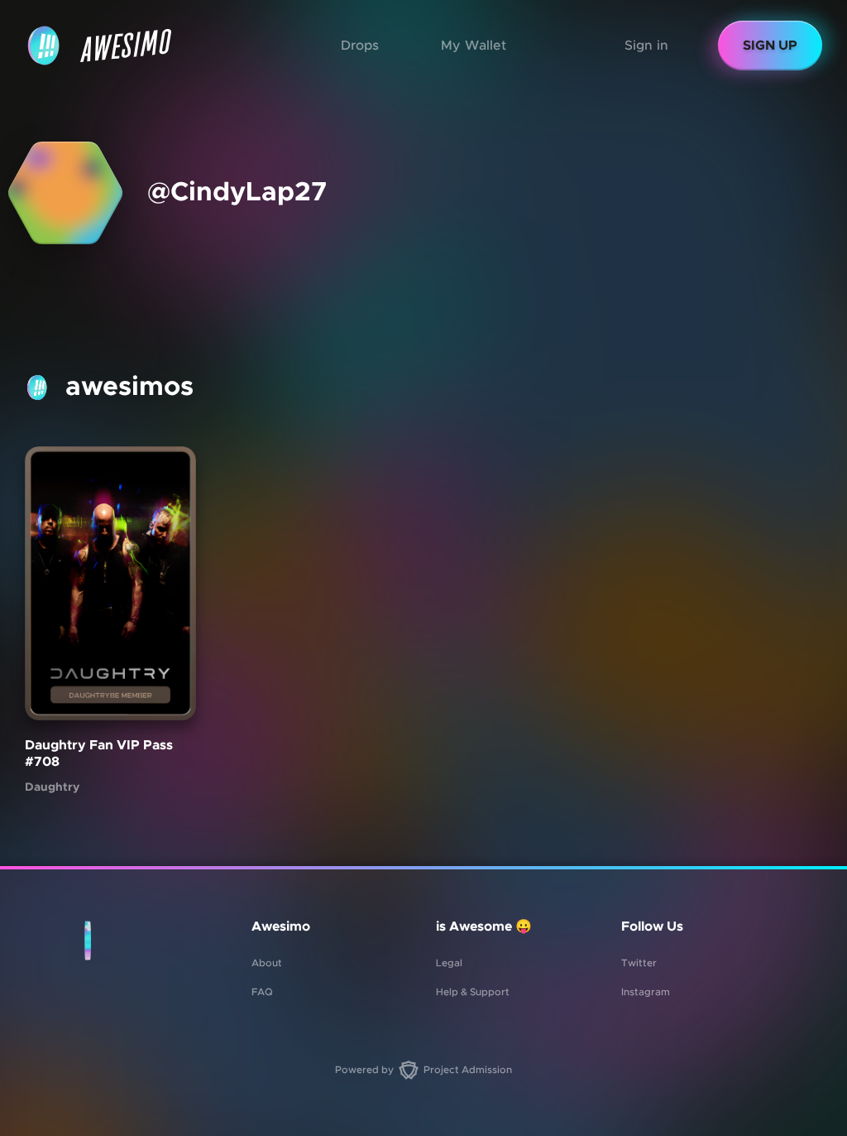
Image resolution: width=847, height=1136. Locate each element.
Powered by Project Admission (423, 1070)
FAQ (262, 992)
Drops (360, 45)
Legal (449, 963)
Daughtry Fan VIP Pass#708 (99, 754)
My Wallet (473, 45)
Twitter (639, 963)
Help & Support (473, 992)
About (266, 963)
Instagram (645, 992)
